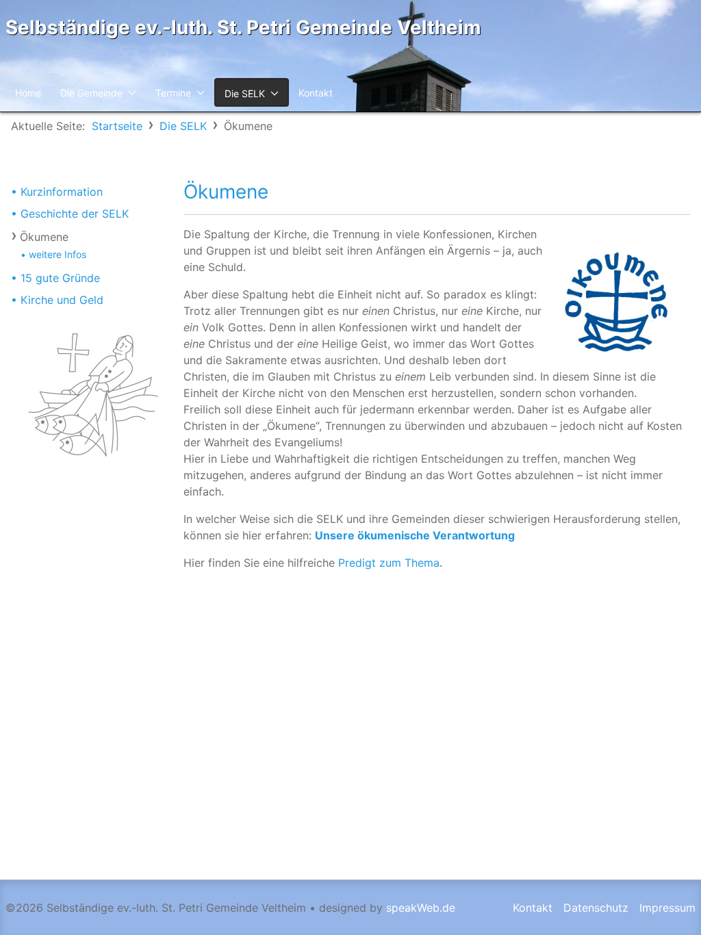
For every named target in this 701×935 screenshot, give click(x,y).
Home (28, 93)
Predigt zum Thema (388, 562)
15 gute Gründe (60, 278)
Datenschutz (595, 907)
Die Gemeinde (91, 93)
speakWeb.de (420, 907)
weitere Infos (57, 254)
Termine (173, 93)
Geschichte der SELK (75, 213)
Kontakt (315, 93)
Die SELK (245, 93)
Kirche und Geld (62, 300)
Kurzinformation (62, 191)
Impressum (667, 907)
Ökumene (44, 237)
